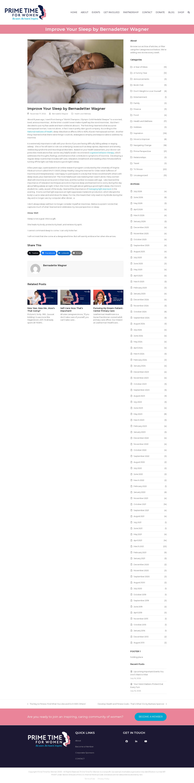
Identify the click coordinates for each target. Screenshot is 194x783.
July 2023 (138, 402)
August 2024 (139, 324)
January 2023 (140, 432)
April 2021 (138, 540)
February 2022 (140, 486)
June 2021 (138, 528)
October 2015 (140, 624)
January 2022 (139, 492)
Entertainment (140, 97)
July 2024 (138, 330)
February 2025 (140, 287)
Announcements (141, 79)
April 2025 (138, 275)
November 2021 (141, 498)
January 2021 (139, 558)
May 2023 (138, 414)
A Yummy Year (140, 73)
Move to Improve (142, 139)
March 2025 (139, 281)
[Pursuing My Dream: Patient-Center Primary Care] (108, 297)
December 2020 (141, 564)
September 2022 (141, 456)
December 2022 (141, 438)
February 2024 (140, 360)
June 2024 (138, 336)
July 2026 (138, 191)
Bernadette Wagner (60, 114)
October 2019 (140, 594)
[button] (189, 12)
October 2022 (140, 450)
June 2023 (138, 408)
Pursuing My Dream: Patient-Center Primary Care (108, 309)
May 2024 (138, 342)
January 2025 (139, 293)
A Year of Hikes (140, 67)
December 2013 (141, 637)
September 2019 (141, 600)
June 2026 (138, 197)
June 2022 (138, 474)
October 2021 (140, 504)
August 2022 (139, 462)
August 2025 (139, 251)
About (78, 740)
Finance (137, 109)
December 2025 (141, 227)
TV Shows (138, 169)
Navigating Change (142, 145)
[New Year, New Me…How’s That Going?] (42, 297)
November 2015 (141, 618)
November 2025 (141, 233)
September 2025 (141, 245)
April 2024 (138, 348)
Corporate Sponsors (84, 753)
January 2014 (139, 630)
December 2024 (141, 299)
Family (137, 103)
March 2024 (139, 354)
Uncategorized (141, 175)
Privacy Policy (103, 779)
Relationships (140, 157)
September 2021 (141, 510)
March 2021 (139, 546)
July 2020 (138, 588)
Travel (136, 163)
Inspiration (138, 133)
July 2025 (138, 257)
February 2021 (140, 552)
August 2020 (139, 582)
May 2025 (138, 269)
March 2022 (139, 480)
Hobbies (137, 127)
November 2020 (141, 570)
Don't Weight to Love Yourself (147, 91)
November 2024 (141, 305)
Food (136, 115)
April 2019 (138, 612)
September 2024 (141, 318)
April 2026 (138, 209)
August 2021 (139, 516)
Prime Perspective (142, 151)
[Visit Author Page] (35, 268)
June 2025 (138, 263)
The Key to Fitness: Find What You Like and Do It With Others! (56, 704)
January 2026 (140, 221)
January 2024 (140, 366)
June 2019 (138, 606)
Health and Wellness (83, 114)
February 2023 (140, 426)
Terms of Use (90, 779)
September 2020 (142, 576)
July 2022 (138, 468)
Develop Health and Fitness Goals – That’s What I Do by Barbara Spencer (131, 704)
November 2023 (141, 378)
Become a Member (84, 746)
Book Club (138, 85)
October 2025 (140, 239)
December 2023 (141, 372)
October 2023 (140, 384)
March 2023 (139, 420)
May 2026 (138, 203)
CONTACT (80, 758)
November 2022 (141, 444)
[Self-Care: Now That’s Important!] (75, 297)
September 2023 (141, 390)
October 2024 (140, 311)
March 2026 (139, 215)
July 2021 (137, 522)
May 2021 (138, 534)
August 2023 (139, 396)
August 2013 (139, 642)
